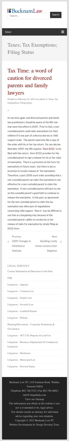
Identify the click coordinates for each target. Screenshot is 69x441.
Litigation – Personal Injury (21, 366)
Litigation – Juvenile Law (20, 304)
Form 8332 (49, 149)
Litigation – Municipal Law (21, 359)
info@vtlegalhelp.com (34, 395)
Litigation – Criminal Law (21, 291)
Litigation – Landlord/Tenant (22, 311)
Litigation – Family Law (20, 297)
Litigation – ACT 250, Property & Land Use (29, 335)
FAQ (10, 277)
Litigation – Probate (18, 317)
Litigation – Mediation (19, 353)
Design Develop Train (47, 424)
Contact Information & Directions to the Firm (30, 271)
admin (42, 99)
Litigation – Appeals (18, 284)
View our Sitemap (34, 399)
